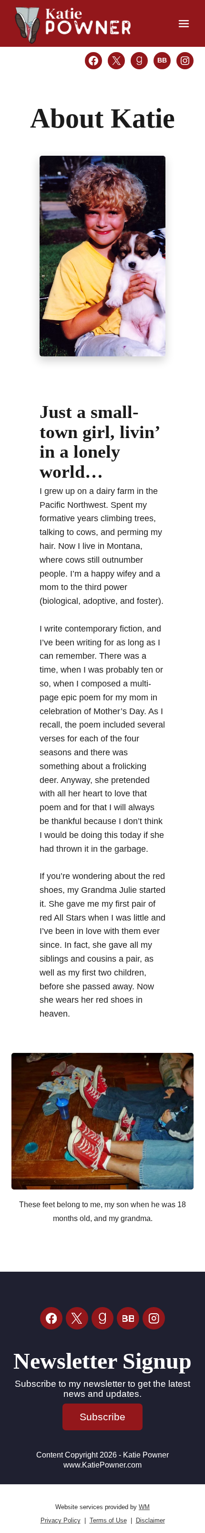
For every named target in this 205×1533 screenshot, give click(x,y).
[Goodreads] (103, 1318)
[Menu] (184, 23)
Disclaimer (150, 1520)
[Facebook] (51, 1318)
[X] (77, 1318)
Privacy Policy (61, 1520)
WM (144, 1507)
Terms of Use (108, 1520)
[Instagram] (154, 1318)
